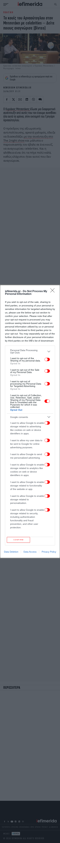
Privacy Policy (49, 551)
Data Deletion (11, 551)
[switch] (47, 359)
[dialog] (30, 421)
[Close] (53, 291)
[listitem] (30, 351)
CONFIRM (19, 540)
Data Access (30, 551)
